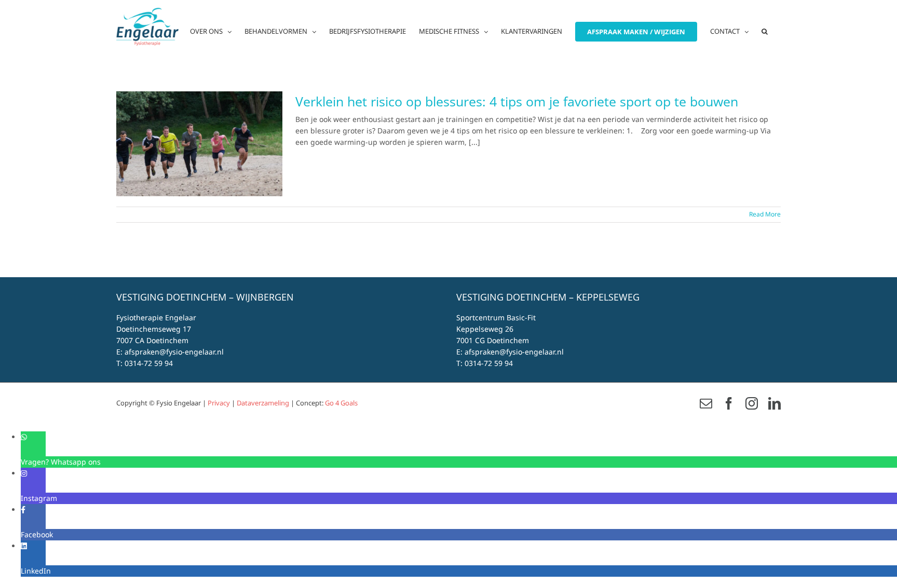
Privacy (219, 403)
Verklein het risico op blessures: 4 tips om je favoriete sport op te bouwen (516, 101)
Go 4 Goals (341, 403)
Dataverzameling (263, 403)
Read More (765, 214)
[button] (765, 31)
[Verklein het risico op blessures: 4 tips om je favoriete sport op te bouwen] (199, 143)
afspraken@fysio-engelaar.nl (174, 352)
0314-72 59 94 (149, 363)
